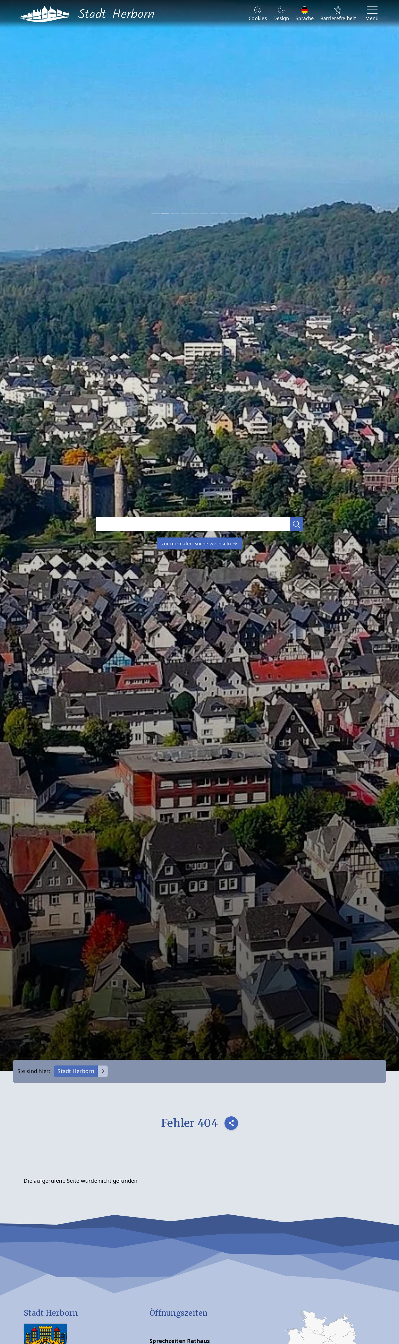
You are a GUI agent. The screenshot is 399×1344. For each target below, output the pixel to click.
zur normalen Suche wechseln (197, 543)
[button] (296, 524)
